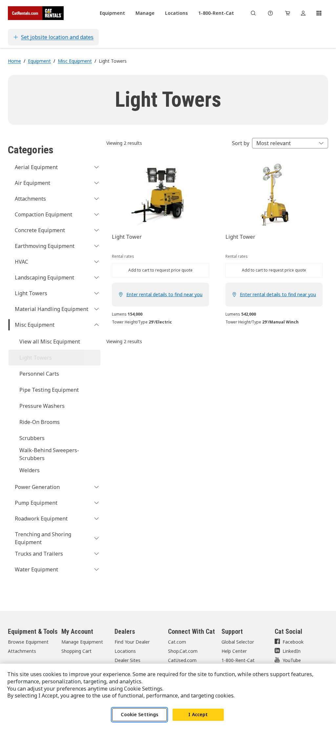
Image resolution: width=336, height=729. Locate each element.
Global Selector (237, 642)
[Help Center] (270, 13)
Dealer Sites (127, 660)
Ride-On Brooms (39, 422)
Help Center (234, 651)
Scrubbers (32, 438)
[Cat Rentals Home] (36, 13)
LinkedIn (292, 651)
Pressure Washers (42, 405)
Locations (125, 651)
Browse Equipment (28, 642)
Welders (29, 470)
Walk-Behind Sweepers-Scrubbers (49, 454)
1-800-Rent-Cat (238, 660)
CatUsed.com (182, 660)
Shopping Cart (76, 651)
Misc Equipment (75, 61)
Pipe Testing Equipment (49, 389)
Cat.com (177, 642)
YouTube (292, 660)
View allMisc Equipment (49, 341)
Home (14, 61)
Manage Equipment (82, 642)
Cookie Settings (139, 714)
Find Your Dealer (132, 642)
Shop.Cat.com (183, 651)
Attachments (22, 651)
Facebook (293, 642)
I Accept (198, 714)
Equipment (39, 61)
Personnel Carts (39, 373)
